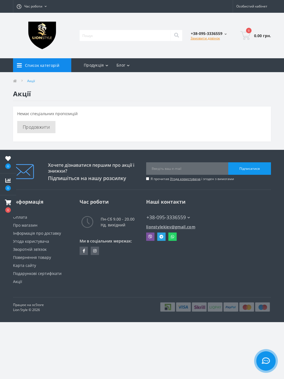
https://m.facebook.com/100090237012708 (84, 251)
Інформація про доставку (37, 233)
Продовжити (36, 127)
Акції (17, 281)
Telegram (161, 237)
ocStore (38, 304)
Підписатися (249, 168)
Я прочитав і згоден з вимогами (192, 178)
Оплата (20, 217)
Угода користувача (185, 178)
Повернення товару (32, 257)
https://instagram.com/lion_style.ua (95, 251)
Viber (150, 237)
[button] (8, 206)
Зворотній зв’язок (30, 249)
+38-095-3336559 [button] (166, 217)
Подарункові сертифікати (37, 273)
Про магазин (25, 225)
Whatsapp (172, 237)
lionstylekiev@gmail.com (170, 226)
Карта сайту (24, 265)
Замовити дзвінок (205, 38)
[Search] (176, 35)
